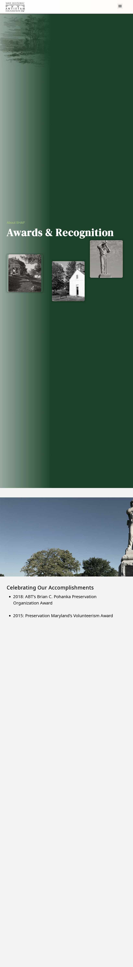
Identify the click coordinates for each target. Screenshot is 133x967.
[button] (120, 6)
